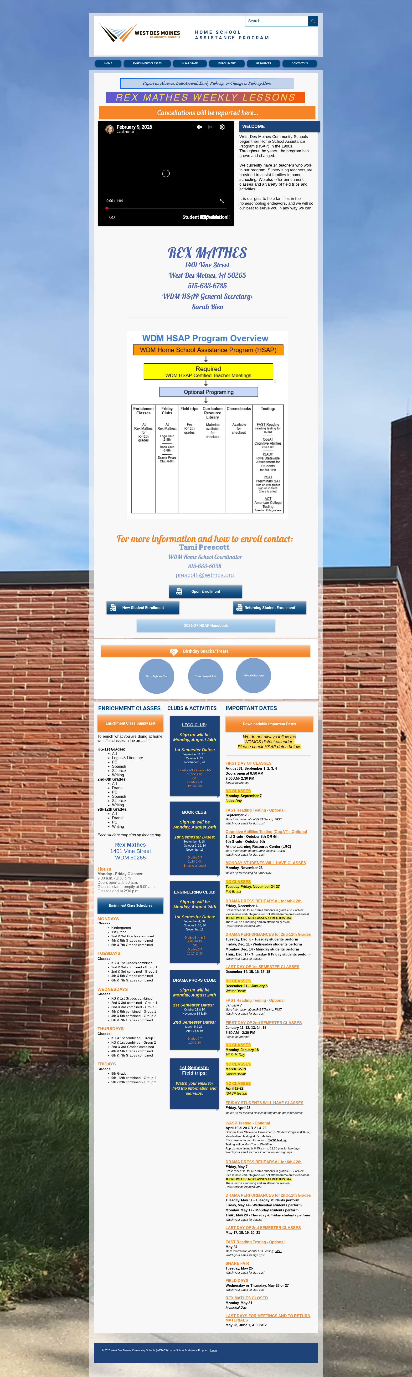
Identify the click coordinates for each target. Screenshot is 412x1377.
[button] (147, 63)
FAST (278, 819)
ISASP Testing (277, 1140)
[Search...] (313, 21)
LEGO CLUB (194, 725)
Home (213, 1350)
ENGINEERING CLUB (194, 892)
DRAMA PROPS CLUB (194, 980)
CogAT (281, 851)
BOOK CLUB (194, 812)
